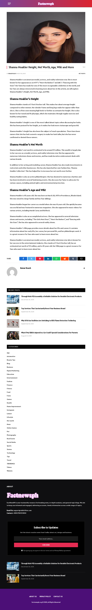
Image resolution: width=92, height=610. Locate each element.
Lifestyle (10, 417)
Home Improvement (14, 406)
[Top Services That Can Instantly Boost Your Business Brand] (13, 311)
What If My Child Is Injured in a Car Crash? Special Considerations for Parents (49, 333)
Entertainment (12, 378)
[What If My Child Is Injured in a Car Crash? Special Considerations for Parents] (13, 335)
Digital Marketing (13, 371)
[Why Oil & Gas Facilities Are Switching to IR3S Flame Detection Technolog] (13, 323)
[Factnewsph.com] (46, 3)
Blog (8, 364)
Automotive (11, 356)
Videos (9, 467)
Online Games (12, 428)
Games (9, 399)
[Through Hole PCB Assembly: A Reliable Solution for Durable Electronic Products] (13, 299)
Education (10, 374)
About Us (33, 596)
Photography (11, 435)
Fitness (9, 389)
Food (8, 392)
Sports (9, 446)
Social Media (11, 442)
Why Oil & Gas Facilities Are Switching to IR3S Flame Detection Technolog (48, 320)
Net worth (82, 73)
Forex (9, 396)
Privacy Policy (59, 551)
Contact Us (58, 596)
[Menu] (9, 3)
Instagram (10, 410)
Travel (9, 460)
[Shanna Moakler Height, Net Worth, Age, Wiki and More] (46, 37)
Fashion (9, 381)
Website (9, 471)
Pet (8, 431)
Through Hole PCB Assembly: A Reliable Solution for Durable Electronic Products (51, 296)
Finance (9, 385)
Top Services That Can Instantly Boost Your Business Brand (43, 308)
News (9, 424)
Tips (8, 457)
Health (9, 403)
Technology (11, 453)
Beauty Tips (11, 360)
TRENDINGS (11, 464)
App (8, 353)
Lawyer (9, 414)
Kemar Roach (12, 73)
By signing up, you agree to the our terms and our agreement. (47, 551)
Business (10, 367)
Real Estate (11, 439)
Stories (9, 449)
